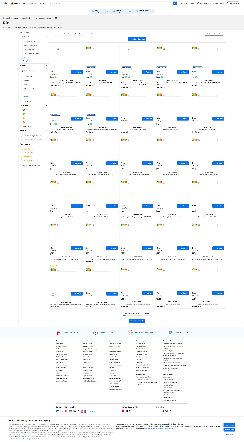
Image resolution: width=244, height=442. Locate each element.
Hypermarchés (140, 343)
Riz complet (7, 27)
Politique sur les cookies (143, 377)
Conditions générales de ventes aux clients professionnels (173, 354)
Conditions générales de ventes (172, 343)
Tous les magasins (141, 370)
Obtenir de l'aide (106, 332)
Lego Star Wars (87, 375)
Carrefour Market (141, 346)
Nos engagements (168, 377)
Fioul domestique (114, 362)
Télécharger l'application (144, 332)
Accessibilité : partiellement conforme (174, 365)
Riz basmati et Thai (29, 27)
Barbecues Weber (88, 346)
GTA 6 (58, 373)
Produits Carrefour (80, 34)
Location (112, 367)
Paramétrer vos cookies (143, 379)
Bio (91, 34)
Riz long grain (17, 27)
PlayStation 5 (60, 370)
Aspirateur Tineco (61, 365)
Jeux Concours (113, 383)
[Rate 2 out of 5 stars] (25, 149)
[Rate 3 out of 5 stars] (27, 149)
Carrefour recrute (114, 378)
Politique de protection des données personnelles (147, 383)
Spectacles (112, 370)
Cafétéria (139, 362)
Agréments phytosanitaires (171, 382)
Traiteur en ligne (114, 359)
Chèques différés (61, 346)
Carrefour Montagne (142, 357)
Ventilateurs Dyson (62, 359)
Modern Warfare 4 (61, 354)
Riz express (58, 27)
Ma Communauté (114, 381)
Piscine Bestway (88, 367)
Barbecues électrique (62, 375)
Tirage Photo (113, 375)
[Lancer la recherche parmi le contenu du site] (175, 3)
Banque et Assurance (115, 365)
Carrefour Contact (141, 354)
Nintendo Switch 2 (61, 367)
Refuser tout (229, 429)
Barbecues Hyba (87, 351)
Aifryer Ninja (86, 359)
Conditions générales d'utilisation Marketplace (173, 347)
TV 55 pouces (87, 365)
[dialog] (122, 429)
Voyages (111, 373)
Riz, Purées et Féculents (43, 18)
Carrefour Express (141, 351)
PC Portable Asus (61, 357)
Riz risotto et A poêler (45, 27)
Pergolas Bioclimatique (90, 349)
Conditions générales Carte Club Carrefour (172, 359)
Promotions (67, 34)
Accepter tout (229, 425)
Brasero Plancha (87, 343)
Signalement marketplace (170, 368)
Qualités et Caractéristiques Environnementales (171, 391)
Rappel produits (167, 387)
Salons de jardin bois (89, 354)
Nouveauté (57, 34)
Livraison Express (114, 357)
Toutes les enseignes (142, 367)
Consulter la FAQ (181, 332)
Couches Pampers (88, 357)
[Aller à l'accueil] (5, 3)
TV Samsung (59, 362)
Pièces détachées (168, 385)
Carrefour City (140, 349)
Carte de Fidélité (114, 346)
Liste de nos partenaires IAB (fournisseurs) (158, 428)
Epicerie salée (26, 18)
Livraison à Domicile (115, 351)
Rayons (15, 18)
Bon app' (138, 359)
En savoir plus (92, 411)
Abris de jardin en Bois (89, 373)
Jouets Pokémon (88, 370)
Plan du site (166, 370)
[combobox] (113, 3)
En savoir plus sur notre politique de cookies (24, 439)
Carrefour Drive (114, 349)
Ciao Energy (59, 351)
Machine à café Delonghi (90, 381)
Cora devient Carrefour (143, 365)
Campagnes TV (167, 397)
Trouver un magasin (71, 332)
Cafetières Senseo (61, 378)
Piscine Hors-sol (87, 362)
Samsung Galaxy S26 (62, 381)
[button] (24, 3)
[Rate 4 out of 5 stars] (28, 149)
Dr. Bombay (59, 349)
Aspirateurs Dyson (88, 378)
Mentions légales (168, 351)
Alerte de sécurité (168, 379)
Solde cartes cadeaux (115, 389)
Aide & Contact (167, 395)
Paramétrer (230, 434)
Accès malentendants (169, 400)
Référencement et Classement (172, 362)
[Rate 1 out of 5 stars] (24, 149)
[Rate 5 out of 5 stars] (30, 149)
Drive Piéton (113, 354)
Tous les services (114, 386)
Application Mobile (115, 343)
